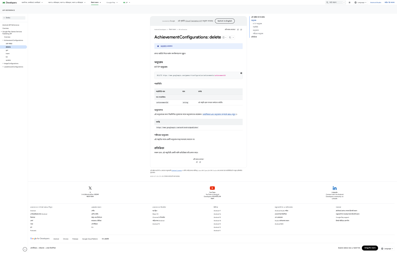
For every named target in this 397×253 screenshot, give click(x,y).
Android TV (156, 224)
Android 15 (217, 217)
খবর (31, 224)
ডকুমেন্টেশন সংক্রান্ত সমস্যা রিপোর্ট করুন (347, 214)
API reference (8, 10)
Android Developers (160, 29)
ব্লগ (127, 2)
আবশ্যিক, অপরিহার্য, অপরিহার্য (31, 2)
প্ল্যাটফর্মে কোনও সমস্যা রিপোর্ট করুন (346, 211)
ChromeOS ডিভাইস (158, 217)
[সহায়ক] (238, 29)
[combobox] (335, 2)
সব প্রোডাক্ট (105, 239)
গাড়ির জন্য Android (158, 221)
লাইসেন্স (41, 248)
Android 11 (217, 230)
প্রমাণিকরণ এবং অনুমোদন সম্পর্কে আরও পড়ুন (219, 114)
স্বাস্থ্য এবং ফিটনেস (96, 217)
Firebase (75, 239)
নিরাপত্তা (32, 217)
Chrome (65, 239)
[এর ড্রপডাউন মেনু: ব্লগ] (130, 2)
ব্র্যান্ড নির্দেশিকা (51, 248)
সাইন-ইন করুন (390, 2)
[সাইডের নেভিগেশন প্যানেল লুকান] (25, 249)
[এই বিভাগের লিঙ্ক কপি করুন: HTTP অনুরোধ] (170, 67)
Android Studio (375, 2)
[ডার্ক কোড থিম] (241, 73)
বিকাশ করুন (95, 2)
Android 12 (217, 227)
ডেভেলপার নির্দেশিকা (281, 214)
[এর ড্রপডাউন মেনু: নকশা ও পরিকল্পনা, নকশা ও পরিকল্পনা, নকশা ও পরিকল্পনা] (86, 2)
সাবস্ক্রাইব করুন (370, 248)
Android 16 (217, 214)
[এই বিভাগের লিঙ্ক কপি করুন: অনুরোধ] (165, 62)
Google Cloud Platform (90, 239)
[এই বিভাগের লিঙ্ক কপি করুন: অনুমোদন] (165, 110)
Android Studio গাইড (281, 211)
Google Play (110, 2)
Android (33, 211)
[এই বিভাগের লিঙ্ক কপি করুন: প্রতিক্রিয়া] (166, 148)
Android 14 (217, 221)
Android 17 (217, 211)
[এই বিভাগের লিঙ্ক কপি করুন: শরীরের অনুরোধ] (170, 135)
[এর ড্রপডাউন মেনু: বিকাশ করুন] (101, 2)
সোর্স (31, 221)
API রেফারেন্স (279, 217)
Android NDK (279, 224)
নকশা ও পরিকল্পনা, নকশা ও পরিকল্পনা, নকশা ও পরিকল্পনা (65, 2)
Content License (177, 170)
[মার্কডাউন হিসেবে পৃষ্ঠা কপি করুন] (230, 37)
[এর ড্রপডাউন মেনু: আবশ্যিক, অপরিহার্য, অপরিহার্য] (43, 2)
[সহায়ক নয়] (241, 29)
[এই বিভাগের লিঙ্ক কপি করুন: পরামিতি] (164, 84)
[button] (13, 32)
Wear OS (155, 214)
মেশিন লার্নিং (94, 214)
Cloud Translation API (193, 21)
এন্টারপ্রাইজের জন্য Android (38, 214)
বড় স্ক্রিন (154, 211)
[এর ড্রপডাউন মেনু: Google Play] (118, 2)
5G (92, 227)
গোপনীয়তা (94, 224)
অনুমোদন (164, 46)
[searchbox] (13, 18)
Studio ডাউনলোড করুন (282, 221)
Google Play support (342, 217)
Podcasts (33, 230)
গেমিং (93, 211)
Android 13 (217, 224)
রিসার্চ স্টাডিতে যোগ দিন (342, 221)
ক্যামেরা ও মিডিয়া (96, 221)
